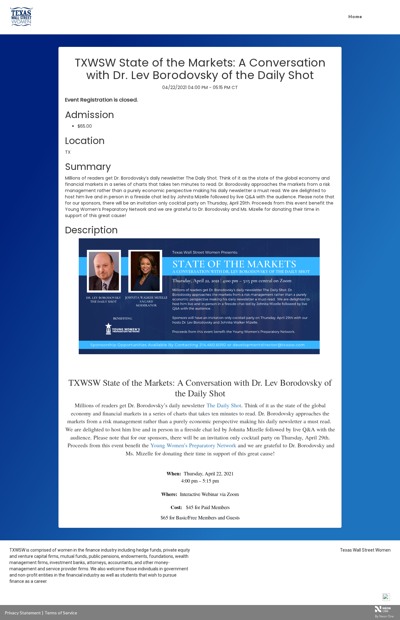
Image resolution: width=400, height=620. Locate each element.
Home (355, 16)
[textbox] (200, 365)
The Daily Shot (224, 405)
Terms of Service (60, 612)
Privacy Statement (23, 612)
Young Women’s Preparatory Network (193, 445)
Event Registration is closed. (101, 99)
